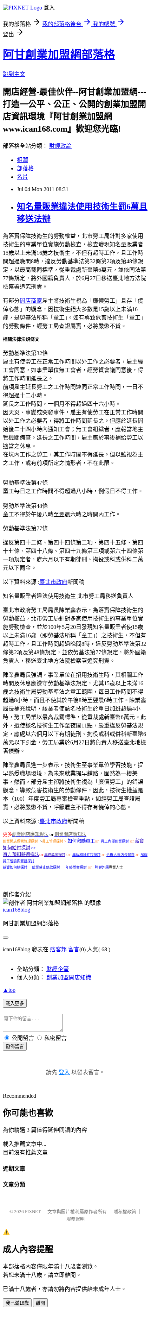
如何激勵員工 (81, 841)
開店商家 (31, 301)
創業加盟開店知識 (68, 978)
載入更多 (15, 1003)
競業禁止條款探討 (46, 867)
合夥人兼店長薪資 (120, 855)
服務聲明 (75, 1219)
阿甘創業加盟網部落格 (59, 54)
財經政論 (60, 146)
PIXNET (33, 1211)
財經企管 (57, 969)
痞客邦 (58, 949)
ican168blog (16, 910)
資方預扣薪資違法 (21, 854)
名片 (22, 177)
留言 (73, 949)
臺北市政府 (53, 582)
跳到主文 (14, 74)
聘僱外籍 (102, 867)
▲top (9, 990)
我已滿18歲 (17, 1303)
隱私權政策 (124, 1211)
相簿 (22, 160)
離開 (40, 1303)
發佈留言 (15, 1046)
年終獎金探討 (54, 855)
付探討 (23, 847)
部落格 (25, 168)
